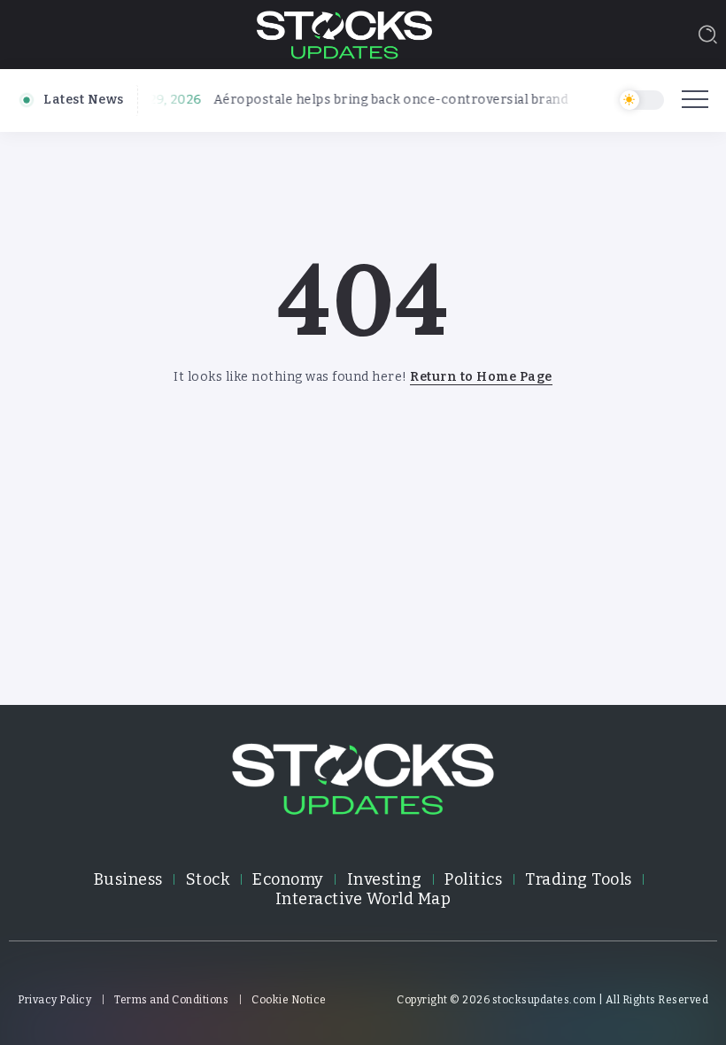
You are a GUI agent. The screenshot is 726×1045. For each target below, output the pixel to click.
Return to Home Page (481, 376)
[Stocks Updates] (344, 33)
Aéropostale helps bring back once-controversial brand (383, 99)
